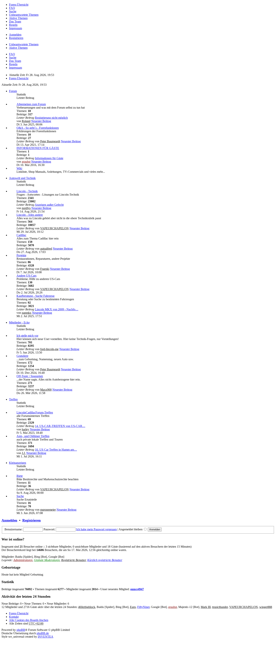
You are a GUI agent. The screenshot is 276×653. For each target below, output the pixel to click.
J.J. (24, 453)
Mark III (206, 607)
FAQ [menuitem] (12, 8)
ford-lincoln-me (49, 349)
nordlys (26, 208)
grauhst (26, 161)
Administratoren (22, 560)
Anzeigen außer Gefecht (49, 204)
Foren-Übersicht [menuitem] (18, 4)
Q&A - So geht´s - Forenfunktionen (38, 127)
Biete (20, 475)
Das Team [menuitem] (15, 21)
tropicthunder (220, 607)
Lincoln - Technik (27, 191)
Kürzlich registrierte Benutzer (104, 560)
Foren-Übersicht (18, 613)
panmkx (26, 312)
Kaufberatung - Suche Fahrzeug (35, 295)
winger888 (265, 607)
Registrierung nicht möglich (51, 117)
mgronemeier (48, 509)
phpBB (21, 629)
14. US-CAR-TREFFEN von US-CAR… (60, 426)
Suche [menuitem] (12, 11)
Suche (20, 496)
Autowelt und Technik (22, 178)
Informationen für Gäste (49, 158)
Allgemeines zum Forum (31, 104)
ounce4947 (137, 589)
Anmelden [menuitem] (15, 34)
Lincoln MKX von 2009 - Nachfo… (56, 309)
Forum (13, 91)
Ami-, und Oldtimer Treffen (33, 436)
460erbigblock (86, 607)
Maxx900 (46, 389)
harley (25, 429)
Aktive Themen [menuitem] (18, 18)
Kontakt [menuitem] (14, 616)
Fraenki (44, 268)
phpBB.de (43, 633)
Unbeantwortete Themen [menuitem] (23, 14)
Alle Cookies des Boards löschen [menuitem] (28, 620)
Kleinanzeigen (17, 462)
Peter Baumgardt (50, 141)
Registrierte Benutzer (73, 560)
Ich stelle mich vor (27, 335)
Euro (133, 607)
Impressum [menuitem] (15, 28)
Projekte (21, 255)
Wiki (19, 168)
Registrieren (31, 520)
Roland (26, 121)
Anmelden (9, 520)
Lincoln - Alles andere (30, 214)
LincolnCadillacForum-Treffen (35, 412)
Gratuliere (22, 355)
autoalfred (46, 248)
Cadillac (21, 235)
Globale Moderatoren (47, 560)
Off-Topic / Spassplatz (30, 376)
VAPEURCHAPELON (54, 228)
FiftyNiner (143, 607)
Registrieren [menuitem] (16, 38)
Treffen (13, 399)
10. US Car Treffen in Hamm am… (56, 449)
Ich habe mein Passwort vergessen (96, 529)
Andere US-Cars (26, 275)
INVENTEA (45, 636)
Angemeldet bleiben (131, 529)
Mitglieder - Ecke (19, 322)
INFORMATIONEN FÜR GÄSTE (38, 148)
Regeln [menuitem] (13, 24)
